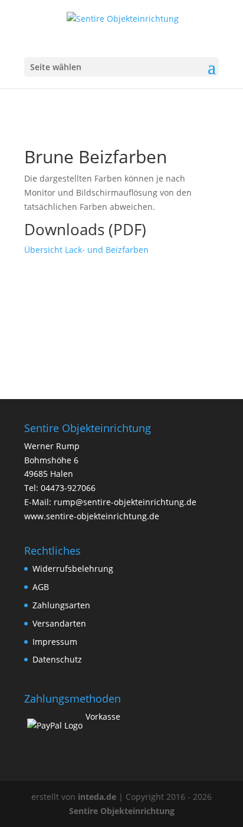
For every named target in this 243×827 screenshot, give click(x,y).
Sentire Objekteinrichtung (122, 810)
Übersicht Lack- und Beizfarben (86, 249)
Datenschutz (57, 659)
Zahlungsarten (61, 605)
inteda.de (97, 796)
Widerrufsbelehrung (72, 568)
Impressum (54, 641)
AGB (40, 586)
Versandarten (59, 623)
